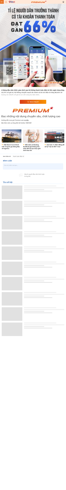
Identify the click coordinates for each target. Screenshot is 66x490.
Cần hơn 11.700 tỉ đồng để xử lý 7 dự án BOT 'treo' (54, 146)
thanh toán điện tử (18, 156)
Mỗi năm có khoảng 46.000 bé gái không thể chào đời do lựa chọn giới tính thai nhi (32, 147)
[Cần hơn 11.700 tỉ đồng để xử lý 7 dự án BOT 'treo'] (54, 136)
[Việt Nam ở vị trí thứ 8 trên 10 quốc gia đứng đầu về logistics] (11, 136)
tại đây (26, 120)
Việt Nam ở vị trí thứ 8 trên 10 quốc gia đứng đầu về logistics (11, 146)
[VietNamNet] (2, 2)
